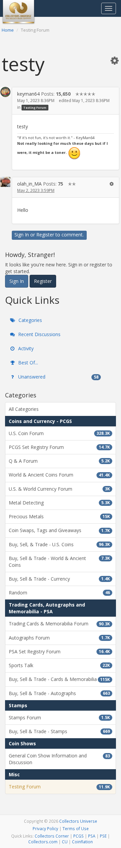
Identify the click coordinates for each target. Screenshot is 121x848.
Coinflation (82, 841)
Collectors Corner (52, 836)
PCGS (78, 836)
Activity (25, 348)
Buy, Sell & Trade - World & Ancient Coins (59, 561)
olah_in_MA (29, 184)
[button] (114, 60)
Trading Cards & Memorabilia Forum (59, 623)
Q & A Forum (59, 461)
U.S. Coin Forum (59, 433)
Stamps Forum (59, 717)
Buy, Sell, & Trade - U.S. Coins (59, 544)
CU (65, 841)
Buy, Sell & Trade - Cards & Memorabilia (59, 679)
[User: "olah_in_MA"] (5, 182)
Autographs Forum (59, 637)
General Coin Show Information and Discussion (59, 758)
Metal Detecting (59, 502)
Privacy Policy (45, 828)
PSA (91, 836)
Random (59, 592)
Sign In (21, 234)
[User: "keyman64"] (5, 92)
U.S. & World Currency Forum (59, 489)
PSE (103, 836)
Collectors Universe (78, 821)
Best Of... (27, 362)
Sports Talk (59, 665)
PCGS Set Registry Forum (59, 447)
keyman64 (28, 94)
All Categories (24, 409)
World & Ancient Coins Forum (59, 474)
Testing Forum (34, 107)
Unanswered (57, 376)
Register (45, 234)
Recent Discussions (39, 334)
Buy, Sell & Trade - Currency (59, 579)
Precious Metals (59, 516)
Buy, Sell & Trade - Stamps (59, 731)
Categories (29, 320)
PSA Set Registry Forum (59, 651)
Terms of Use (76, 828)
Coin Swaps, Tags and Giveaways (59, 530)
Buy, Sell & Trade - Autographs (59, 693)
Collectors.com (42, 841)
